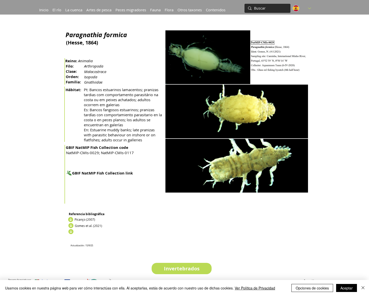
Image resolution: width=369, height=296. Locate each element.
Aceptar (346, 287)
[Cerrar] (363, 288)
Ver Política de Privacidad (255, 287)
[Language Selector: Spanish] (302, 8)
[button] (73, 7)
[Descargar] (70, 219)
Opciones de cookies (312, 287)
